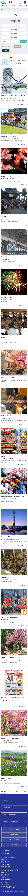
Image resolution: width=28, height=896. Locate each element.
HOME (2, 9)
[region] (14, 6)
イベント (8, 9)
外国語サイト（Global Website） (10, 821)
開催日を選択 (14, 37)
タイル (5, 63)
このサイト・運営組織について (10, 814)
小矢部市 (17, 46)
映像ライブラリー (14, 834)
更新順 (23, 60)
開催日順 (12, 60)
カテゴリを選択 (14, 25)
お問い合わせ (14, 844)
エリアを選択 (14, 29)
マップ (19, 63)
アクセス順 (4, 60)
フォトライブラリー (14, 829)
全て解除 (5, 50)
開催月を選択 (14, 33)
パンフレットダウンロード (14, 839)
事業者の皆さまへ (7, 807)
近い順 (18, 60)
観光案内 (5, 800)
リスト (12, 63)
